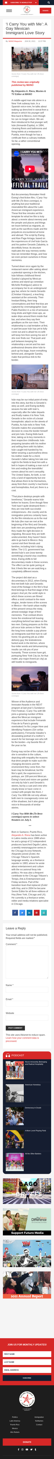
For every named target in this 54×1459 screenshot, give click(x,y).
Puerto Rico (14, 1425)
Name (9, 985)
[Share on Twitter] (22, 914)
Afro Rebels (14, 1432)
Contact (39, 1425)
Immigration (39, 1417)
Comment (11, 944)
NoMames (39, 1421)
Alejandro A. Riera (21, 835)
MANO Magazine (15, 41)
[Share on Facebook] (15, 914)
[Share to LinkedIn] (29, 914)
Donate (46, 10)
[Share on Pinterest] (37, 914)
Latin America (15, 1421)
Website (10, 1013)
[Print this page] (44, 914)
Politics (15, 1417)
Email (9, 999)
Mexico (15, 1428)
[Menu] (9, 10)
